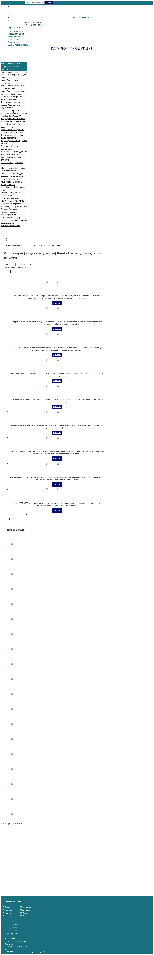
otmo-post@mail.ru (33, 22)
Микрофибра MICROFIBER (13, 118)
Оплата (13, 6)
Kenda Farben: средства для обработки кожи (13, 87)
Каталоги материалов (10, 225)
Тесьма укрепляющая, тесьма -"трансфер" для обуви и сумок (11, 105)
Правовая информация (31, 916)
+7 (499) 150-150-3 (33, 25)
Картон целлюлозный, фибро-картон (14, 142)
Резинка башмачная (10, 209)
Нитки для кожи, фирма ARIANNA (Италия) (11, 98)
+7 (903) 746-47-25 (16, 27)
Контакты (14, 20)
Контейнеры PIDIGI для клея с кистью (13, 188)
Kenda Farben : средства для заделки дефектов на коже (13, 92)
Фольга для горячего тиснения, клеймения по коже (14, 112)
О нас (12, 22)
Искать (49, 2)
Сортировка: (10, 264)
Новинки (14, 17)
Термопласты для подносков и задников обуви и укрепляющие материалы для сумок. (14, 155)
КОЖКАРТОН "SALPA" (11, 115)
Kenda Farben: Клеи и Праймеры (10, 81)
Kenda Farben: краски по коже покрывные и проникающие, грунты (14, 75)
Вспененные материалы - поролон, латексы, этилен (12, 131)
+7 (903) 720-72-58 (16, 31)
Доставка (14, 9)
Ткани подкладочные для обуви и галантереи (12, 136)
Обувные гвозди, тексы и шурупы (12, 164)
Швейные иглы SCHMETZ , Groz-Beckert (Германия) (13, 202)
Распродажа (15, 14)
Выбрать (57, 302)
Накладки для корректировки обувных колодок (14, 221)
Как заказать (15, 11)
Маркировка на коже (10, 198)
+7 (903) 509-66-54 (16, 33)
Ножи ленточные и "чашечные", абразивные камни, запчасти (12, 182)
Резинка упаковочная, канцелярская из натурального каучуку (11, 215)
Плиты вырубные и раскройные (9, 147)
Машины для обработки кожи (14, 206)
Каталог (11, 240)
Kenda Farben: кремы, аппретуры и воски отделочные (10, 66)
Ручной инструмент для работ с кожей (11, 194)
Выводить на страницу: (14, 267)
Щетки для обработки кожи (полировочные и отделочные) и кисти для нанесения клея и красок (13, 172)
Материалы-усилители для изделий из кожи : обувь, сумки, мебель (13, 124)
